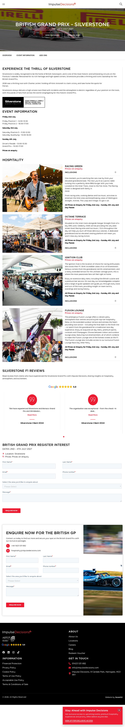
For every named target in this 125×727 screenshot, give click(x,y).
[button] (121, 4)
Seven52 (119, 697)
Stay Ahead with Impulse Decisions (86, 710)
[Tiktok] (18, 652)
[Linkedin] (8, 652)
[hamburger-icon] (5, 4)
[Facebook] (3, 652)
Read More (31, 415)
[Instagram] (13, 652)
